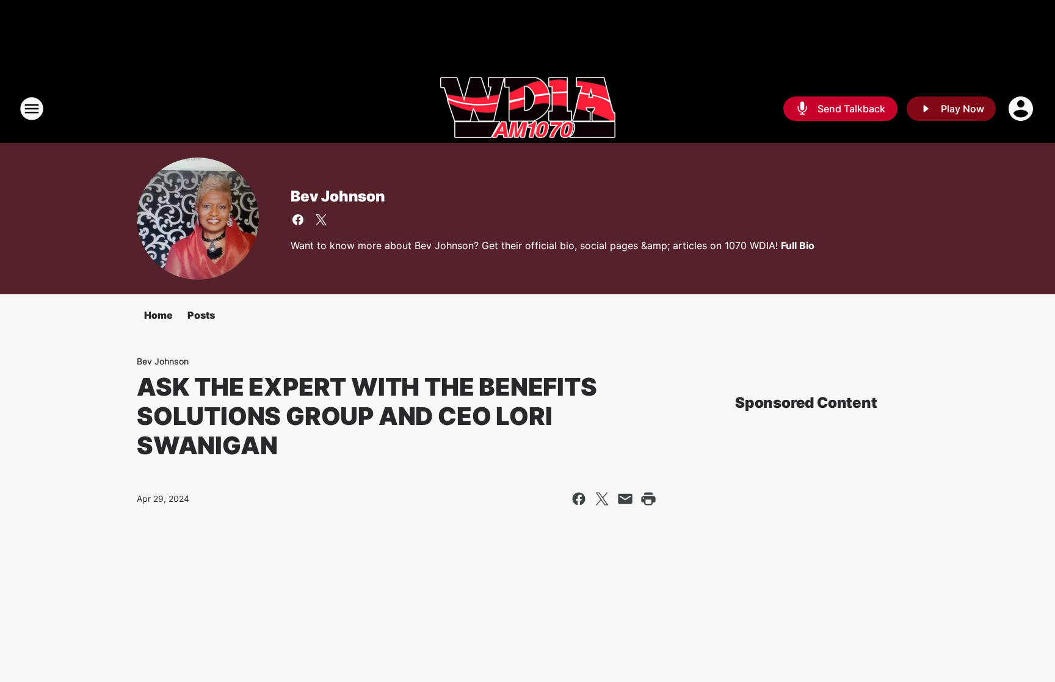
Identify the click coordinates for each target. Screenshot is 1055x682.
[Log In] (1022, 108)
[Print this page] (648, 498)
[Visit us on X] (321, 219)
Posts (201, 315)
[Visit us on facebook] (298, 219)
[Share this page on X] (602, 498)
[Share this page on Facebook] (578, 498)
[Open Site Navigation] (32, 108)
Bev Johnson (338, 196)
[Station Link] (527, 108)
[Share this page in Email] (625, 498)
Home (158, 315)
